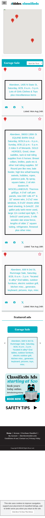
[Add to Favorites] (39, 69)
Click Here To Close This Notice (22, 512)
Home (9, 433)
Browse (17, 433)
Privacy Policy (34, 438)
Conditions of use (11, 438)
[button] (16, 17)
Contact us (24, 438)
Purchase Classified (29, 433)
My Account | (14, 436)
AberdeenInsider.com (28, 436)
